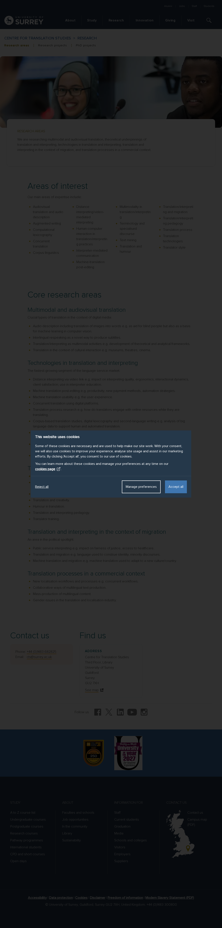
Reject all (42, 487)
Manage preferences (141, 487)
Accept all (175, 487)
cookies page (45, 469)
